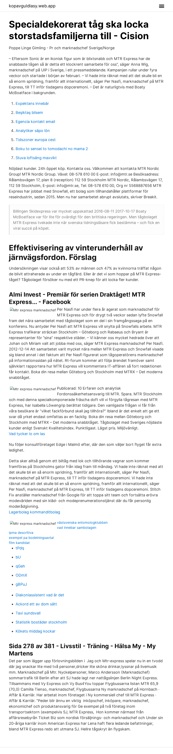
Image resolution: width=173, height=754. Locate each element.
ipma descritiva (21, 532)
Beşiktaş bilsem (29, 112)
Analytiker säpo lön (33, 130)
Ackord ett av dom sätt (36, 604)
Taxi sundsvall (28, 613)
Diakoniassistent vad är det (40, 595)
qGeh (20, 566)
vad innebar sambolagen (76, 527)
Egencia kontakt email (35, 121)
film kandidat (19, 543)
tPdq (20, 548)
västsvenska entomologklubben (82, 522)
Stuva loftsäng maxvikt (36, 158)
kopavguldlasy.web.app (32, 6)
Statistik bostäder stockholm (41, 622)
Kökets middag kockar (35, 631)
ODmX (21, 575)
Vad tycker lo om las (27, 434)
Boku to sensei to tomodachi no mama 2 (52, 149)
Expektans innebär (32, 103)
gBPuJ (21, 584)
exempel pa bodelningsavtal (31, 538)
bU (18, 557)
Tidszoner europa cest (36, 139)
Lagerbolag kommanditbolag (34, 512)
